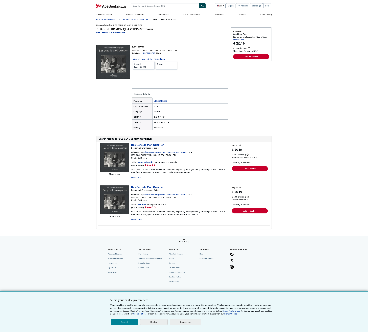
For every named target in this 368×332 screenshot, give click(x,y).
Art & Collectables (191, 14)
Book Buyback (144, 263)
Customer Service (206, 258)
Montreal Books (145, 162)
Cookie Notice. (139, 313)
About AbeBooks (176, 254)
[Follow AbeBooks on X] (232, 261)
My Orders (112, 268)
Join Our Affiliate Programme (150, 258)
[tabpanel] (180, 114)
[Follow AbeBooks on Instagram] (232, 267)
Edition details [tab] (142, 93)
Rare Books (164, 14)
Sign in (231, 6)
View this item (238, 39)
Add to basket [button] (251, 56)
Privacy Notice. (230, 313)
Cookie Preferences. (231, 311)
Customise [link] (185, 322)
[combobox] (165, 5)
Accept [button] (124, 322)
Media (171, 258)
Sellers (242, 14)
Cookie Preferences (177, 272)
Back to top (184, 241)
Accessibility (174, 281)
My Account (243, 6)
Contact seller (136, 177)
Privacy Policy (174, 268)
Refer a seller (143, 268)
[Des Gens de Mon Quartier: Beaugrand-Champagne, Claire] (114, 171)
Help (267, 6)
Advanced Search (104, 14)
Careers (172, 263)
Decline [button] (153, 322)
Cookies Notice (175, 277)
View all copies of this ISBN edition (149, 59)
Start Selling (266, 14)
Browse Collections (135, 14)
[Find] (202, 5)
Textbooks (220, 14)
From (140, 65)
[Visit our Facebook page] (232, 254)
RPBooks (142, 204)
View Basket (113, 272)
